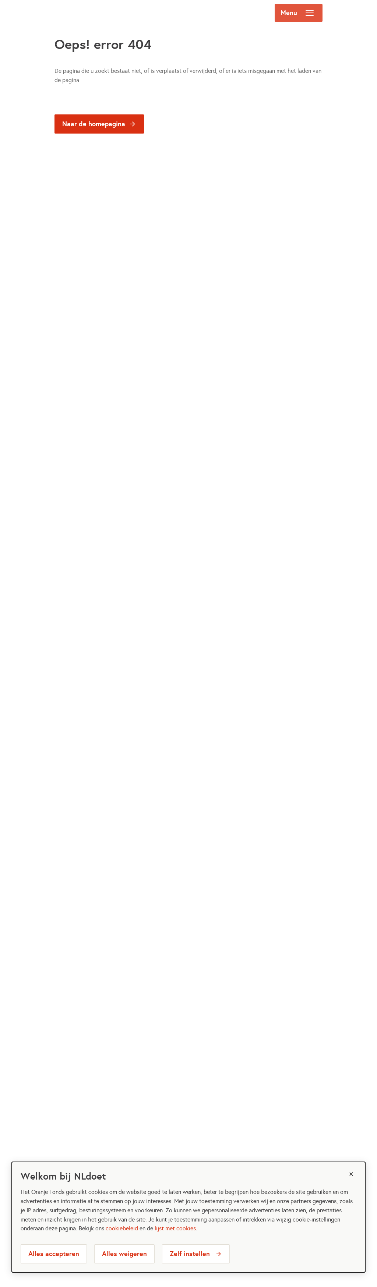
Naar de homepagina (93, 124)
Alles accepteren (53, 1253)
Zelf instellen (190, 1253)
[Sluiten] (351, 1174)
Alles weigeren (124, 1253)
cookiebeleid (122, 1228)
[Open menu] (309, 12)
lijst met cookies (175, 1228)
